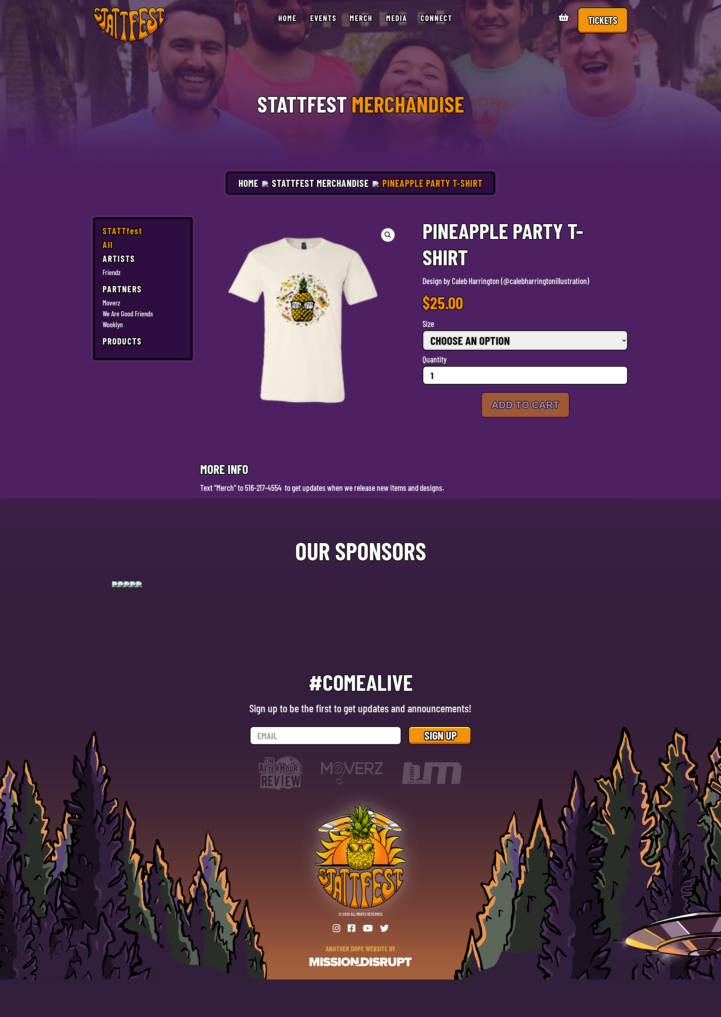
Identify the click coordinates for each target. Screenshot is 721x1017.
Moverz (111, 303)
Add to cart (525, 405)
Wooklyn (113, 324)
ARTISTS (119, 259)
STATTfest (122, 231)
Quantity (434, 359)
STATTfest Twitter (384, 928)
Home (287, 18)
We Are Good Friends (128, 314)
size (428, 323)
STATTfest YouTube (368, 928)
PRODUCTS (122, 341)
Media (396, 18)
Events (323, 18)
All (108, 245)
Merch (361, 18)
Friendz (112, 272)
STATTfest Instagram (336, 928)
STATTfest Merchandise (320, 183)
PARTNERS (122, 289)
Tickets (602, 20)
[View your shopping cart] (565, 18)
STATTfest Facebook (351, 928)
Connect (437, 18)
